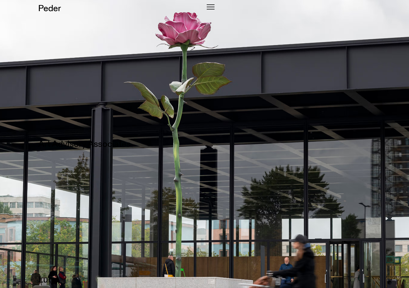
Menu (211, 6)
